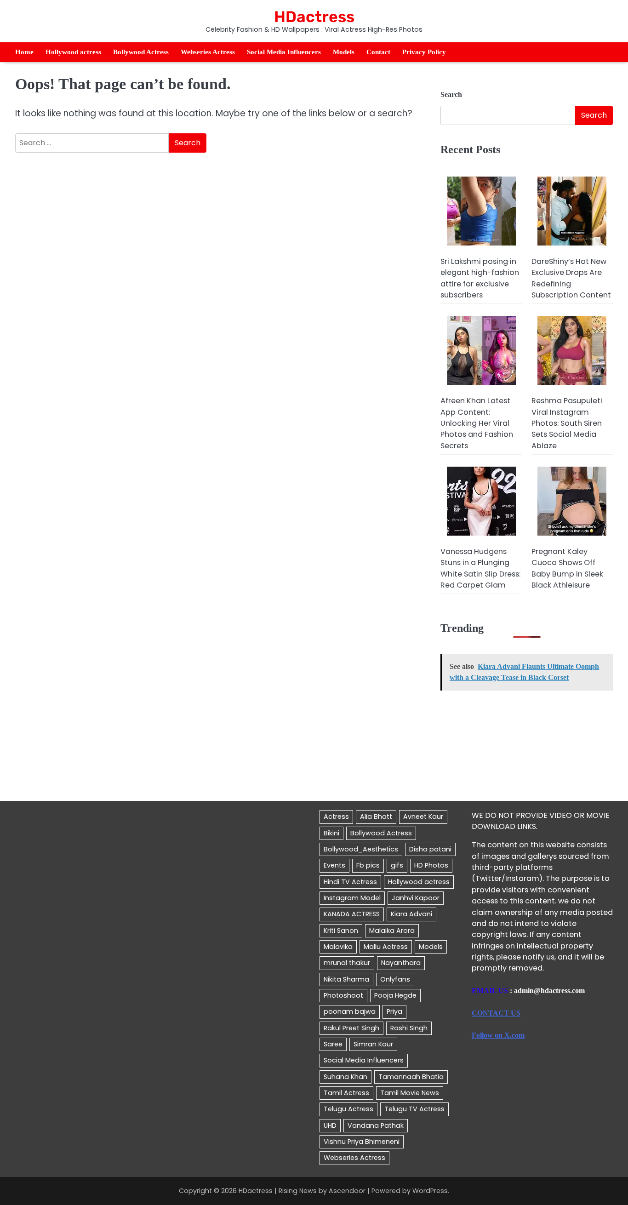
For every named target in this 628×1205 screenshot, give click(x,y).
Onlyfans (395, 979)
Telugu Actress (348, 1109)
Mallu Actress (386, 946)
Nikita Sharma (346, 979)
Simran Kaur (373, 1044)
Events (334, 865)
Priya (394, 1011)
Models (343, 52)
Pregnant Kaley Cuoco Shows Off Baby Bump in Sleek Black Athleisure (567, 568)
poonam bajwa (350, 1011)
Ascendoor (347, 1190)
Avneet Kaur (423, 816)
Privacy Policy (424, 52)
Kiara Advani (411, 914)
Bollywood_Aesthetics (361, 849)
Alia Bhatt (376, 816)
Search (451, 94)
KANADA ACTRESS (352, 914)
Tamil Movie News (409, 1092)
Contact (378, 52)
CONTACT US (496, 1013)
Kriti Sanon (341, 930)
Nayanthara (401, 962)
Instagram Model (352, 897)
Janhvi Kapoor (416, 897)
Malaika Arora (392, 930)
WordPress (430, 1190)
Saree (333, 1044)
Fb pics (368, 865)
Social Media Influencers (284, 52)
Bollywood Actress (141, 52)
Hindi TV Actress (350, 881)
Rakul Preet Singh (351, 1028)
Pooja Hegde (395, 995)
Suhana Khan (345, 1076)
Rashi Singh (409, 1028)
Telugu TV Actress (414, 1109)
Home (24, 52)
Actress (336, 816)
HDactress (314, 16)
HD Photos (431, 865)
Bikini (331, 833)
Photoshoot (343, 995)
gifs (397, 865)
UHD (330, 1125)
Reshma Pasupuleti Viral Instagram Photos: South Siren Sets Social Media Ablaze (566, 423)
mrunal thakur (347, 962)
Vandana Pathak (376, 1125)
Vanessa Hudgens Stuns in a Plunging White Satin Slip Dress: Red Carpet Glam (480, 568)
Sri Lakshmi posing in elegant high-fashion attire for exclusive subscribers (479, 278)
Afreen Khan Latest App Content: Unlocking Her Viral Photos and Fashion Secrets (476, 423)
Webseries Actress (208, 52)
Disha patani (430, 849)
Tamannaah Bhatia (411, 1076)
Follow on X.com (498, 1035)
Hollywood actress (73, 52)
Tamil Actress (346, 1092)
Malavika (338, 946)
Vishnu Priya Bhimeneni (362, 1141)
